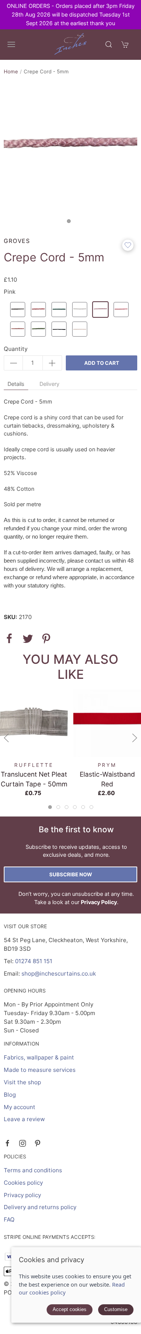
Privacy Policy (99, 902)
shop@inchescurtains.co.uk (58, 973)
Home (11, 71)
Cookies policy (23, 1182)
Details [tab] (16, 384)
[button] (11, 44)
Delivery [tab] (49, 384)
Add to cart (101, 363)
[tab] (50, 807)
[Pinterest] (37, 1143)
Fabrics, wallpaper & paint (39, 1057)
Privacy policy (22, 1195)
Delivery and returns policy (40, 1207)
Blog (10, 1094)
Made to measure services (40, 1069)
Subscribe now (70, 874)
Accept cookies (69, 1309)
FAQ (9, 1219)
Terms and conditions (33, 1170)
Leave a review (24, 1119)
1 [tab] (70, 223)
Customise (115, 1309)
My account (19, 1107)
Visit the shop (22, 1082)
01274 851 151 (33, 961)
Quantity (15, 348)
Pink (9, 291)
